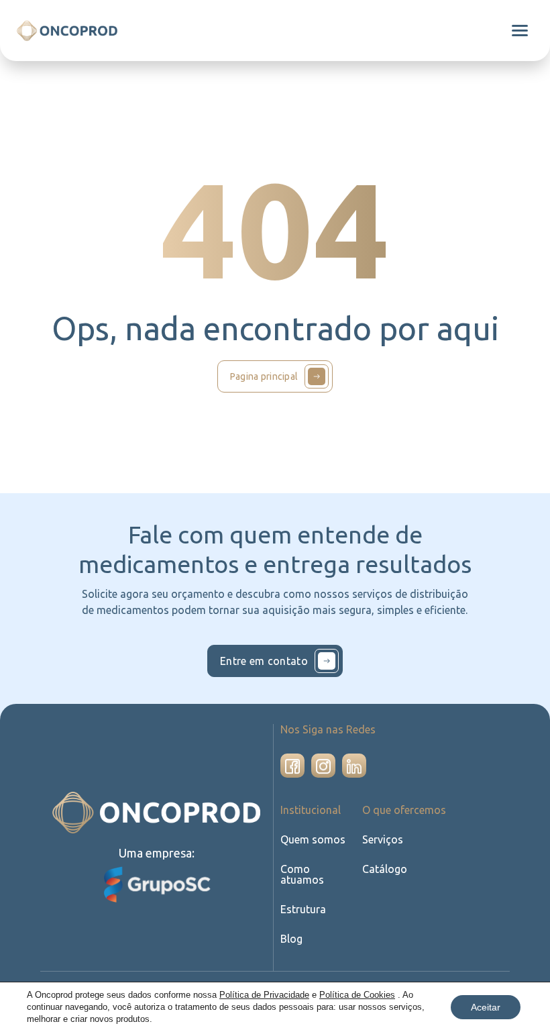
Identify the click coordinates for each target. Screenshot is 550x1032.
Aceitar (485, 1007)
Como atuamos (302, 874)
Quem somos (312, 839)
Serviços (382, 839)
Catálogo (384, 869)
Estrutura (303, 909)
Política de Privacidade (264, 995)
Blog (291, 939)
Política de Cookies (357, 995)
